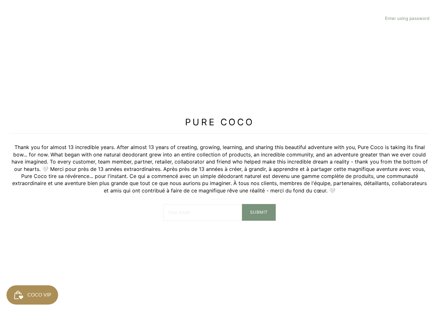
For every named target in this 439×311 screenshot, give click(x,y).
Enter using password (407, 18)
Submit (259, 212)
